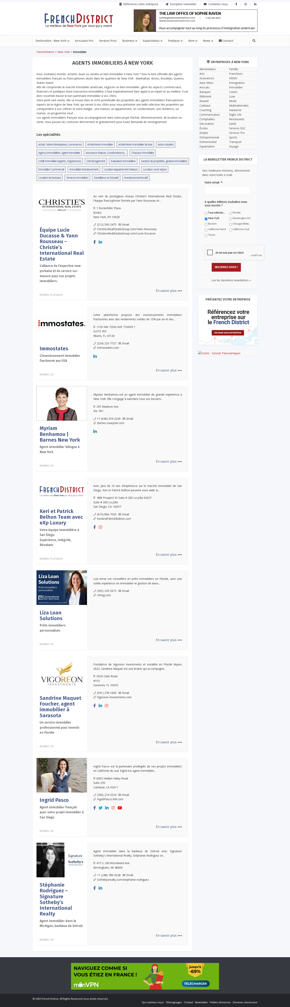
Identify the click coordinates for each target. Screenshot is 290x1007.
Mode (233, 101)
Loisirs (233, 92)
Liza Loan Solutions (51, 616)
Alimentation (207, 69)
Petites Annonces (220, 1002)
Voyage (234, 146)
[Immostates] (61, 323)
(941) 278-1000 (106, 693)
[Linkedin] (100, 242)
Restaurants (236, 119)
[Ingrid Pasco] (61, 775)
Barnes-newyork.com (110, 423)
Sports (233, 137)
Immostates (54, 349)
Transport (235, 142)
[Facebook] (94, 242)
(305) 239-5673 (106, 591)
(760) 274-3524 (106, 795)
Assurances (206, 78)
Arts (202, 74)
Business (128, 41)
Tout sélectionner (217, 212)
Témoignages (174, 1002)
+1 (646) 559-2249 (109, 418)
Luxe (232, 96)
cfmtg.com (104, 595)
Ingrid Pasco (54, 800)
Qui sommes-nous (153, 1002)
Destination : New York (51, 41)
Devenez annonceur (245, 1002)
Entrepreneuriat (209, 137)
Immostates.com (108, 348)
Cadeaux (204, 105)
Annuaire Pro (84, 41)
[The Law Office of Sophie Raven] (195, 20)
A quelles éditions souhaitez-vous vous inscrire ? (226, 203)
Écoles (203, 128)
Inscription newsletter (182, 4)
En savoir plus (169, 290)
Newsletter (201, 1002)
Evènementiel (208, 142)
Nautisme (235, 110)
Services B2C (237, 128)
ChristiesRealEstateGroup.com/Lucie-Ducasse (126, 233)
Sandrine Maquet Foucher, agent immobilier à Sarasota (60, 707)
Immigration (237, 83)
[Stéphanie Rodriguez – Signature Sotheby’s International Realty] (61, 860)
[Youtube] (120, 808)
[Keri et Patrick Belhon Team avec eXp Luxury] (61, 490)
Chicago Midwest (242, 223)
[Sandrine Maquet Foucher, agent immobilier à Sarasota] (61, 673)
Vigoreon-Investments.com (114, 697)
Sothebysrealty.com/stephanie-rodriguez (123, 879)
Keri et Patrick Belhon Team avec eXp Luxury (61, 517)
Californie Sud (241, 229)
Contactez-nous (218, 4)
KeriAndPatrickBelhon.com (114, 519)
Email (125, 224)
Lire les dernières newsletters (231, 280)
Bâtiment (205, 96)
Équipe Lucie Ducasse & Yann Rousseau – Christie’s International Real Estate (62, 244)
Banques (205, 92)
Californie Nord (217, 229)
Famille (233, 69)
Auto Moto (206, 83)
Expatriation (151, 41)
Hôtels (233, 78)
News (206, 41)
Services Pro (237, 133)
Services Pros (108, 41)
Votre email (213, 182)
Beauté (204, 101)
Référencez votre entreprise (140, 4)
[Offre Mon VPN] (145, 976)
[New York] (78, 18)
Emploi (203, 133)
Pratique (174, 41)
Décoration (206, 124)
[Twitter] (101, 808)
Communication (209, 114)
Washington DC (242, 218)
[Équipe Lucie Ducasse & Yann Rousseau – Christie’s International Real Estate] (61, 205)
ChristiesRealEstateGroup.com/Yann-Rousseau (127, 229)
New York (63, 52)
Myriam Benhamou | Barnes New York (60, 434)
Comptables (207, 119)
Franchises (236, 74)
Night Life (235, 114)
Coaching (205, 110)
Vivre (191, 41)
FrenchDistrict (45, 52)
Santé (232, 124)
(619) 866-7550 (106, 514)
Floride (237, 212)
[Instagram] (100, 527)
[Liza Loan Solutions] (61, 587)
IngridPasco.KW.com (110, 799)
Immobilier (236, 87)
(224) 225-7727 (106, 343)
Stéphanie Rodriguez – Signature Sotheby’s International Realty (56, 899)
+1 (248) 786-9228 (109, 875)
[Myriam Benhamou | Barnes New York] (61, 403)
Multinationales (239, 105)
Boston (212, 223)
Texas (211, 234)
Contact (227, 41)
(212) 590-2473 (106, 224)
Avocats (204, 87)
